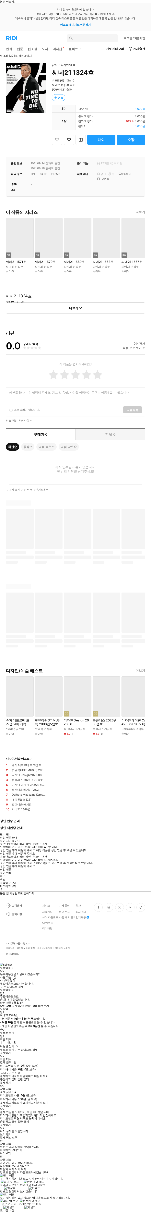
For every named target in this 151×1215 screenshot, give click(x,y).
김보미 (20, 728)
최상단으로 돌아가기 (21, 893)
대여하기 (5, 1150)
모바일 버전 (7, 1210)
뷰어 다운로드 (50, 917)
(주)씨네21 (58, 89)
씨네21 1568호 (103, 262)
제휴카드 (47, 911)
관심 (60, 97)
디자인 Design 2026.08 (76, 722)
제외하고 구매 (8, 882)
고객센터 (17, 905)
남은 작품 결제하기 (11, 1005)
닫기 (8, 1134)
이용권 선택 (7, 1046)
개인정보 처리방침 (26, 948)
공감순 (28, 447)
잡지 (54, 65)
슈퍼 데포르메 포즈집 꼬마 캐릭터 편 (17, 722)
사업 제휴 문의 (67, 917)
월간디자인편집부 (75, 728)
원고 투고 (64, 911)
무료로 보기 (7, 1049)
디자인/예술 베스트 (17, 758)
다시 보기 (20, 1169)
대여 (101, 140)
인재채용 (81, 917)
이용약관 (10, 948)
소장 (131, 140)
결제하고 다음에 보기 (35, 1076)
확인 (2, 1029)
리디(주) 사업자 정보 (17, 943)
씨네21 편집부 (60, 85)
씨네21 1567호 (132, 262)
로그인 (134, 38)
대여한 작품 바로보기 (36, 1005)
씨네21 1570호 (45, 262)
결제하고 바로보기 (11, 1076)
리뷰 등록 (132, 409)
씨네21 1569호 (74, 262)
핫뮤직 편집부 (43, 728)
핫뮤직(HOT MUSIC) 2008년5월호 (47, 722)
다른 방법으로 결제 (12, 986)
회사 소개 (81, 911)
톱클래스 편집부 (102, 728)
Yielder (10, 728)
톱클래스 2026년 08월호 (105, 722)
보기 (2, 1134)
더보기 (140, 212)
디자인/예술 (68, 65)
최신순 (12, 447)
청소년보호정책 (44, 948)
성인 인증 (5, 869)
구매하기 (16, 1150)
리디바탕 (47, 928)
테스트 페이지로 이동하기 (75, 24)
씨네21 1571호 (16, 262)
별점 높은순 (46, 447)
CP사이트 (47, 922)
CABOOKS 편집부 (133, 728)
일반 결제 (23, 1079)
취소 (2, 876)
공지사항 (17, 914)
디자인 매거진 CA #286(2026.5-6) (134, 722)
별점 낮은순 (69, 447)
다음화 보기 (7, 1169)
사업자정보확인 (62, 948)
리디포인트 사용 (10, 1072)
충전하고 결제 (8, 1079)
